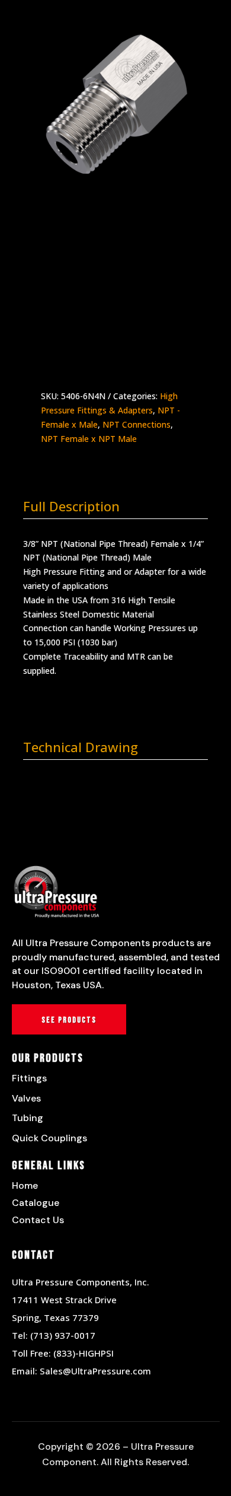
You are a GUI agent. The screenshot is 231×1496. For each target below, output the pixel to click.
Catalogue (35, 1202)
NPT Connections (136, 424)
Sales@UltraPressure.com (95, 1371)
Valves (26, 1098)
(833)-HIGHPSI (83, 1353)
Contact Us (38, 1220)
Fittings (29, 1078)
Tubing (27, 1118)
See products (69, 1020)
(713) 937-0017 (62, 1335)
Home (25, 1185)
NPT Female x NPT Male (89, 438)
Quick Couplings (49, 1138)
